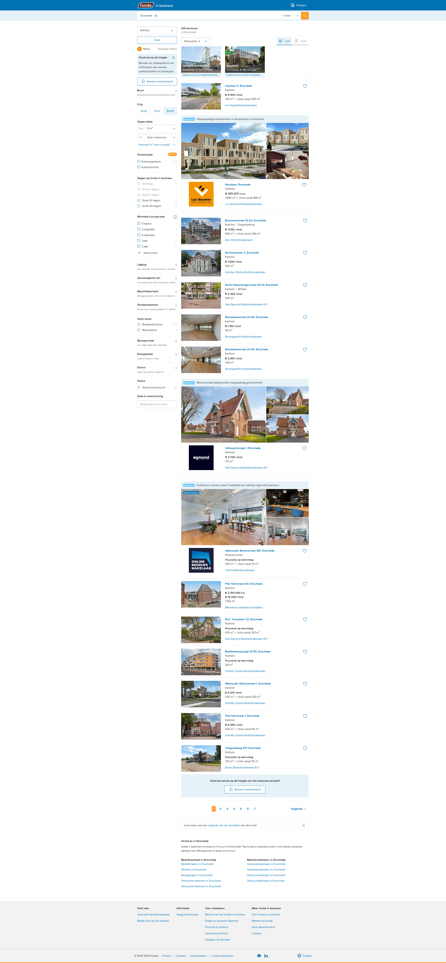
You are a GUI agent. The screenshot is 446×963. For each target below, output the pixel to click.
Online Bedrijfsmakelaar (239, 570)
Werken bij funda (262, 921)
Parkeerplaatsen (157, 306)
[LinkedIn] (266, 956)
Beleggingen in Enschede (197, 875)
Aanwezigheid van (157, 280)
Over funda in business (266, 914)
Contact (256, 933)
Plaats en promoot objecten (222, 921)
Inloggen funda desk (217, 939)
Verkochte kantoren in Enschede (201, 881)
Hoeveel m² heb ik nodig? (154, 144)
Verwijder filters (167, 49)
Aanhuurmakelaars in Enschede (266, 875)
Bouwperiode (152, 342)
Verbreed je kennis (216, 933)
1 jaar (144, 240)
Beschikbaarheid (157, 293)
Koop (144, 112)
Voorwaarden (198, 956)
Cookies (181, 956)
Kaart (303, 41)
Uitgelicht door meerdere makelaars (243, 75)
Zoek (157, 40)
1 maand (146, 223)
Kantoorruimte (150, 167)
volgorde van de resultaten (223, 825)
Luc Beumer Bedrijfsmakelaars (243, 204)
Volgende (297, 809)
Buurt (157, 92)
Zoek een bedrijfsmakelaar (153, 914)
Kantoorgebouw (151, 161)
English (307, 956)
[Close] (304, 825)
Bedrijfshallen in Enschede (197, 864)
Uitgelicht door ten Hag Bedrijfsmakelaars (202, 75)
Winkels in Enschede (193, 869)
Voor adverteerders (263, 927)
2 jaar (144, 246)
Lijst (287, 41)
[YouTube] (259, 956)
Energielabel (148, 356)
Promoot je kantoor (216, 927)
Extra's (150, 369)
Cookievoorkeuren (222, 956)
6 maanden (148, 235)
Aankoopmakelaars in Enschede (266, 864)
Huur (157, 112)
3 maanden (148, 229)
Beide (170, 112)
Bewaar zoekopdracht (160, 81)
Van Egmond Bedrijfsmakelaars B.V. (246, 467)
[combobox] (208, 16)
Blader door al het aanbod (153, 921)
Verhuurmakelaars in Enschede (266, 881)
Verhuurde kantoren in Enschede (201, 886)
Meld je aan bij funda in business (225, 914)
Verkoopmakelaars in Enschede (266, 869)
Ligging (157, 266)
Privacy (166, 956)
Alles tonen (150, 253)
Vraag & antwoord (187, 914)
